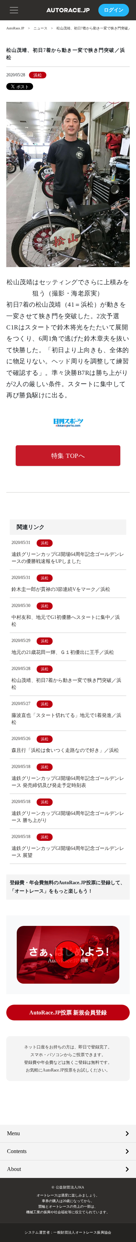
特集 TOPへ (68, 455)
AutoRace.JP (15, 28)
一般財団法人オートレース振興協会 (82, 1232)
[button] (14, 9)
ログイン (113, 10)
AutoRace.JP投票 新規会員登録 (68, 1013)
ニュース (40, 28)
